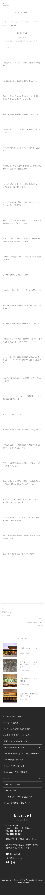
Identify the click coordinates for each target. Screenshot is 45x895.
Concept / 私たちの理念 (12, 716)
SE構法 (4, 25)
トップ (4, 22)
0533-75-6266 (16, 834)
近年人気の (6, 612)
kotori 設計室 (24, 22)
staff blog (13, 22)
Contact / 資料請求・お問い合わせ (16, 803)
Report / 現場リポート (12, 784)
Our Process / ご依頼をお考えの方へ (17, 729)
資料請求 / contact (14, 858)
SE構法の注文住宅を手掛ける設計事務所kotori (27, 880)
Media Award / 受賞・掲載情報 (15, 772)
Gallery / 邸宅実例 (10, 723)
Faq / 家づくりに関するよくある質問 (17, 797)
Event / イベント (9, 791)
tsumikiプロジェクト (35, 623)
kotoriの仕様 (36, 22)
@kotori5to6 (15, 854)
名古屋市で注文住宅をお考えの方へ (17, 735)
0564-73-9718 (16, 831)
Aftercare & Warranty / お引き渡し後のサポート (22, 754)
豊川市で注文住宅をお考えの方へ (16, 741)
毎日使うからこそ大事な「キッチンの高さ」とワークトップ (28, 664)
